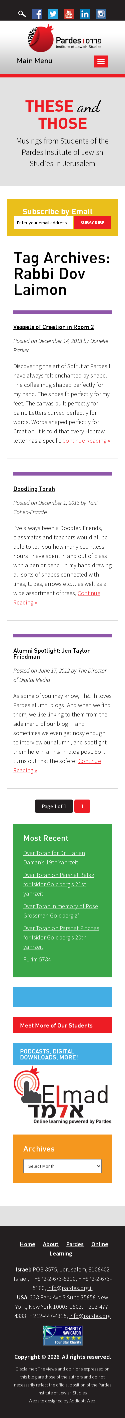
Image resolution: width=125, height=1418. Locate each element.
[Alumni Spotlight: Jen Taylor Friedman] (62, 635)
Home (27, 1244)
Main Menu (34, 60)
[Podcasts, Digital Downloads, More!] (62, 1094)
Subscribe (92, 223)
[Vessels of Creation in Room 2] (62, 312)
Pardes (75, 1244)
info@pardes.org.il (70, 1288)
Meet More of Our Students (56, 1025)
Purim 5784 (37, 959)
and (62, 115)
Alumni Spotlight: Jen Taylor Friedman (51, 653)
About (51, 1244)
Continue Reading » (86, 440)
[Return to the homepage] (64, 38)
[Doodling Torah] (62, 474)
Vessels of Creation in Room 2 (53, 326)
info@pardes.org (90, 1316)
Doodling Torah (34, 488)
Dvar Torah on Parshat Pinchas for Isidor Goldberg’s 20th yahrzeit (61, 937)
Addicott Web (82, 1401)
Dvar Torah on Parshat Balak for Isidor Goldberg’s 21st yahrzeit (58, 884)
